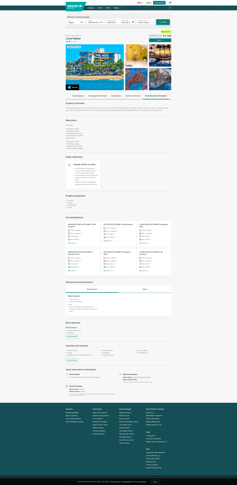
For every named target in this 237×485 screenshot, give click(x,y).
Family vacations (98, 428)
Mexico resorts (124, 419)
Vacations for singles (99, 422)
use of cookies (141, 482)
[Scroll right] (170, 95)
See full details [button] (72, 336)
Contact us (149, 413)
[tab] (92, 289)
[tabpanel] (118, 304)
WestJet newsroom (152, 425)
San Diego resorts (125, 437)
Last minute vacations (73, 419)
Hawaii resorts (124, 443)
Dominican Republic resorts (129, 422)
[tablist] (118, 289)
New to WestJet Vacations (75, 422)
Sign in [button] (149, 3)
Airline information (152, 419)
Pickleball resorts (98, 434)
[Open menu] (169, 8)
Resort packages (125, 409)
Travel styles (97, 409)
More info (71, 243)
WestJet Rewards (152, 422)
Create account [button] (159, 3)
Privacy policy (150, 436)
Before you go (151, 462)
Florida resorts (124, 416)
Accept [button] (155, 482)
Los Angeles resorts (126, 431)
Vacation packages (72, 413)
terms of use (116, 482)
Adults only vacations (99, 413)
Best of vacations (72, 416)
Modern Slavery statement (155, 442)
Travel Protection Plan (154, 468)
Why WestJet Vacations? (154, 416)
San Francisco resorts (126, 440)
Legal (148, 432)
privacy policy (127, 482)
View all (74, 87)
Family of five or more (99, 425)
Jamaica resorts (124, 428)
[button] (169, 3)
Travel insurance (152, 465)
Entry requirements (153, 459)
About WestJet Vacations (155, 409)
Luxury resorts (97, 419)
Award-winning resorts (100, 416)
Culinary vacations (98, 431)
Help (147, 449)
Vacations (69, 409)
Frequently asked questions (155, 452)
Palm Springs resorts (126, 434)
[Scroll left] (67, 95)
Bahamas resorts (125, 413)
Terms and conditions (153, 439)
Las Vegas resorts (125, 425)
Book (159, 40)
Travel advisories (152, 456)
